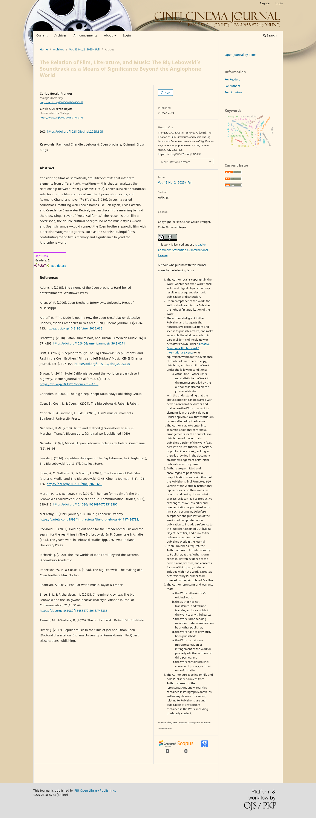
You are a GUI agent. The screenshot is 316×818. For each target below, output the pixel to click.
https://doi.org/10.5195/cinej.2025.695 (75, 131)
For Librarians (233, 92)
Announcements (85, 35)
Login (127, 35)
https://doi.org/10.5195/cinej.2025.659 (74, 484)
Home (44, 49)
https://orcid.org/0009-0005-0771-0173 (61, 117)
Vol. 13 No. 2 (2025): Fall (84, 49)
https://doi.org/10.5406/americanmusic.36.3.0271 (89, 343)
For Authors (232, 86)
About (109, 35)
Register (265, 3)
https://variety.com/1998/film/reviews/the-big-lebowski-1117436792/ (90, 519)
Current (42, 35)
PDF (167, 92)
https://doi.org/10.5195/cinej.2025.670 (102, 364)
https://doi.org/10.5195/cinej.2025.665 (74, 328)
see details (58, 265)
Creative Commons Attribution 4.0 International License (183, 250)
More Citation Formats (175, 162)
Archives (60, 35)
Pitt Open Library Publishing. (95, 790)
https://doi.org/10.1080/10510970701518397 (85, 504)
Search (271, 35)
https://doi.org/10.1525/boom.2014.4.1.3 (69, 384)
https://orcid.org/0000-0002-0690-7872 (61, 102)
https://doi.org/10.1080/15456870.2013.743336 (73, 611)
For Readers (232, 79)
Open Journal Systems (240, 55)
